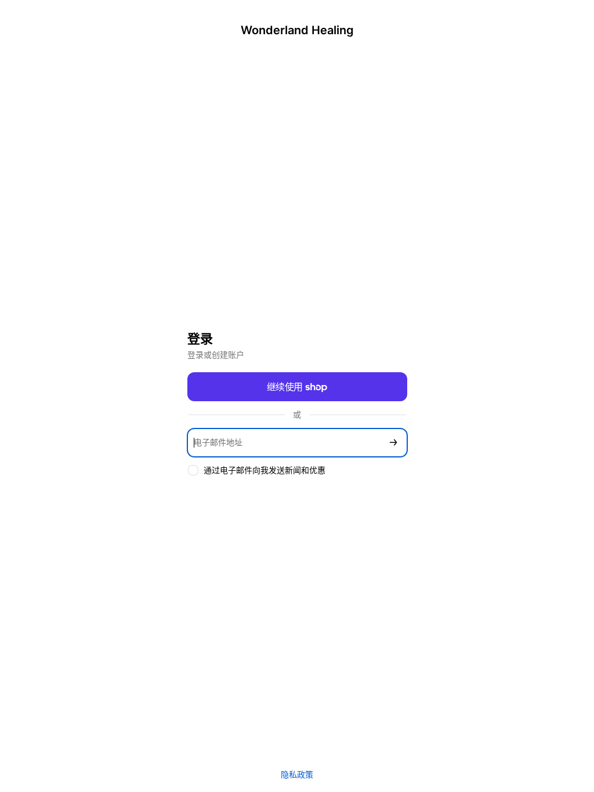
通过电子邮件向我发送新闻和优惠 (264, 470)
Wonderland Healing (297, 30)
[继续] (393, 443)
